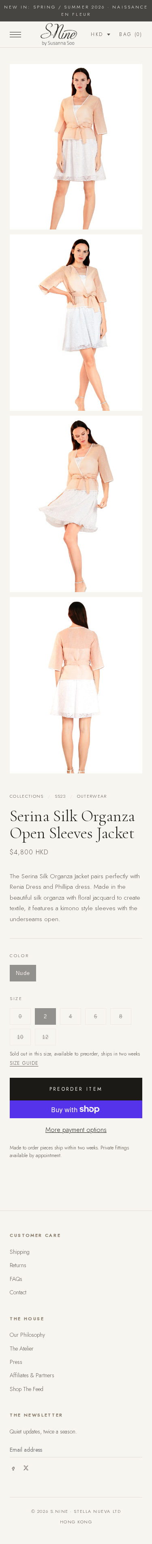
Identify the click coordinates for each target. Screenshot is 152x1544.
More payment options (76, 1129)
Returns (18, 1265)
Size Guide (24, 1063)
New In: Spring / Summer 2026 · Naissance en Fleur (76, 10)
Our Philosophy (27, 1335)
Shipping (20, 1252)
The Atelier (22, 1348)
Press (16, 1362)
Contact (18, 1292)
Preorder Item (76, 1089)
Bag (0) (130, 34)
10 (20, 1037)
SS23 (60, 796)
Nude (23, 973)
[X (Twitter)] (26, 1468)
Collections (27, 796)
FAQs (16, 1279)
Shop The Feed (26, 1389)
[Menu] (15, 34)
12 (45, 1037)
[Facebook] (13, 1468)
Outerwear (92, 796)
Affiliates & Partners (32, 1375)
